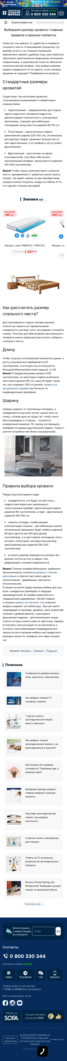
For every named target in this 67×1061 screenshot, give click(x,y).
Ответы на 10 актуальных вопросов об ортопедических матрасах (42, 861)
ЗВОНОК (55, 977)
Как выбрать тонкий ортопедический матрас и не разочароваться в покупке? (41, 744)
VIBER (8, 977)
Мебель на (11, 1013)
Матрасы (25, 650)
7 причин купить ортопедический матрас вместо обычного (39, 719)
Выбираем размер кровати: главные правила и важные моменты (40, 793)
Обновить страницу (33, 1048)
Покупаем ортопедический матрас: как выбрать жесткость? (40, 817)
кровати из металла (27, 602)
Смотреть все (32, 904)
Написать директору (10, 1039)
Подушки (51, 650)
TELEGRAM (25, 977)
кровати (17, 50)
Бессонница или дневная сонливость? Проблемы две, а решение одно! (42, 768)
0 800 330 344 (43, 14)
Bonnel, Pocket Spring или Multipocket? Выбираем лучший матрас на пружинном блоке (43, 886)
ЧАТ (41, 977)
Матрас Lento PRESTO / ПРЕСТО (25, 245)
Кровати (39, 650)
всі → (43, 199)
